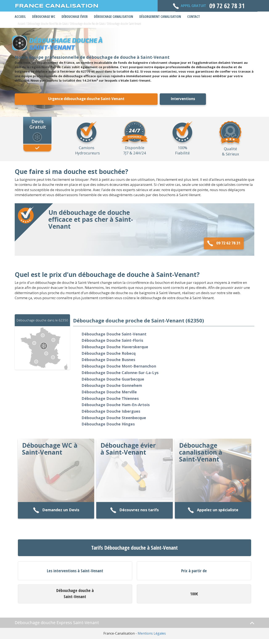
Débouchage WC (43, 16)
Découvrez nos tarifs (139, 510)
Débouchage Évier (75, 16)
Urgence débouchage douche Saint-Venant (86, 98)
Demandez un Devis (60, 510)
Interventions (183, 98)
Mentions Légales (152, 633)
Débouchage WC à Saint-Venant (50, 449)
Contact (193, 16)
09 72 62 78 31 (228, 243)
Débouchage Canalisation (113, 16)
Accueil (20, 16)
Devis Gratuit (37, 123)
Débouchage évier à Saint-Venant (128, 449)
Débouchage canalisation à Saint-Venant (200, 452)
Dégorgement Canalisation (160, 16)
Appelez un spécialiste (217, 510)
